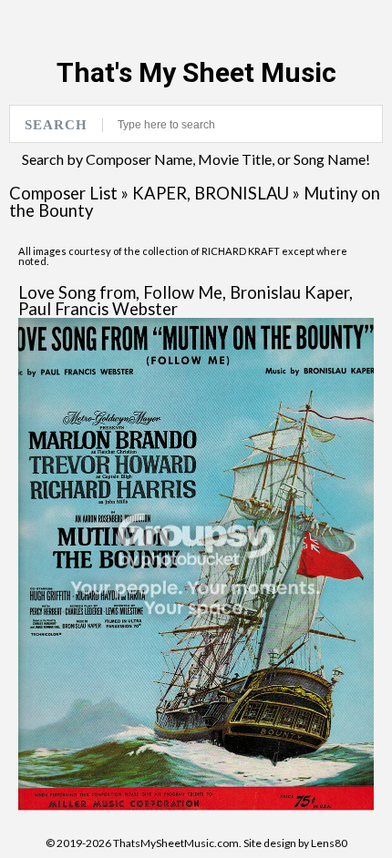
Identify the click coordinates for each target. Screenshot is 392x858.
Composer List (63, 193)
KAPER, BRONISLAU (210, 193)
